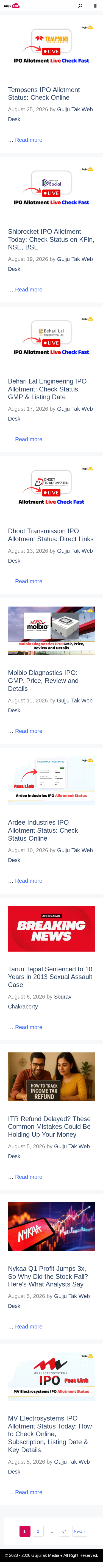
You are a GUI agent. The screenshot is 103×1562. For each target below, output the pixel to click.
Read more (28, 140)
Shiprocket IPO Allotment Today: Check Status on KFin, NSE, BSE (51, 239)
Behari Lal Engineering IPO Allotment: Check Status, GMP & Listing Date (47, 389)
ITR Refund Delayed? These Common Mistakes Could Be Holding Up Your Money (49, 1126)
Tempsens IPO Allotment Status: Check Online (44, 93)
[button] (80, 5)
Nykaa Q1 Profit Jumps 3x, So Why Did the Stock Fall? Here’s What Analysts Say (48, 1276)
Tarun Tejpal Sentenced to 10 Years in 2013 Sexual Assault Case (50, 977)
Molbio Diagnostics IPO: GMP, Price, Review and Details (43, 680)
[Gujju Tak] (12, 5)
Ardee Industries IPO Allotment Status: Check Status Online (43, 830)
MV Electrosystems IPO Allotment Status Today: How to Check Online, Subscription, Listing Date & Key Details (50, 1433)
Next (80, 1531)
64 (66, 1533)
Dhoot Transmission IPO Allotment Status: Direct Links (51, 535)
